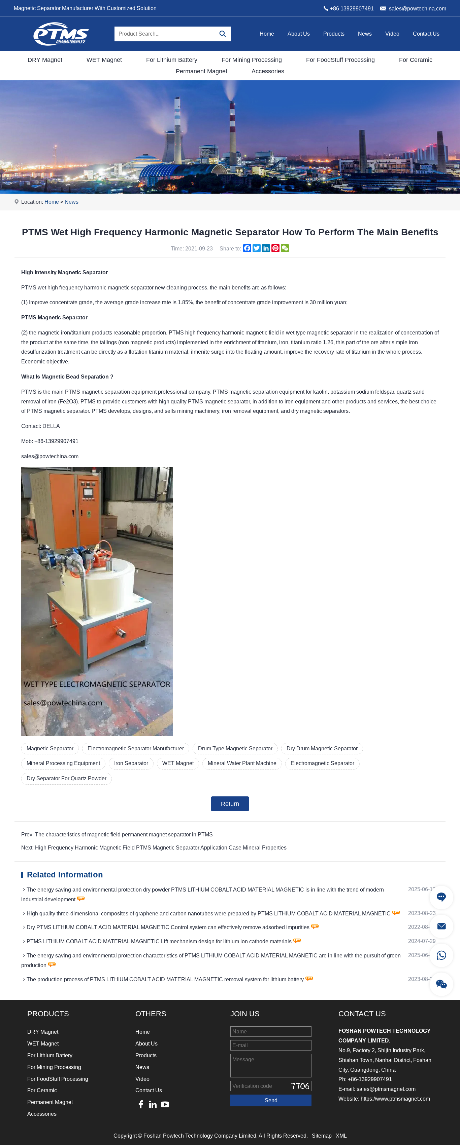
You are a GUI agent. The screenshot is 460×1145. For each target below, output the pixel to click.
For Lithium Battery (171, 59)
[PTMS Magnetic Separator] (61, 49)
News (365, 34)
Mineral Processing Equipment (63, 763)
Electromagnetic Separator (322, 763)
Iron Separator (131, 763)
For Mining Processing (252, 59)
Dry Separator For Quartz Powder (66, 778)
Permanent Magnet (201, 71)
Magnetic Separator (50, 748)
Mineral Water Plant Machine (242, 763)
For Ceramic (415, 59)
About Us (299, 34)
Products (333, 34)
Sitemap (322, 1136)
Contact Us (426, 34)
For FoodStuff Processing (340, 59)
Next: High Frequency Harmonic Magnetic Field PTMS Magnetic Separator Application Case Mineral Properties (154, 848)
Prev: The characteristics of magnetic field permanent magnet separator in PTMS (117, 834)
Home (267, 34)
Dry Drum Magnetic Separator (322, 748)
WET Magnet (104, 59)
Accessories (268, 71)
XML (341, 1136)
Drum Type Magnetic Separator (235, 748)
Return (230, 803)
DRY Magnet (45, 59)
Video (392, 34)
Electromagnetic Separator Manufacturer (136, 748)
